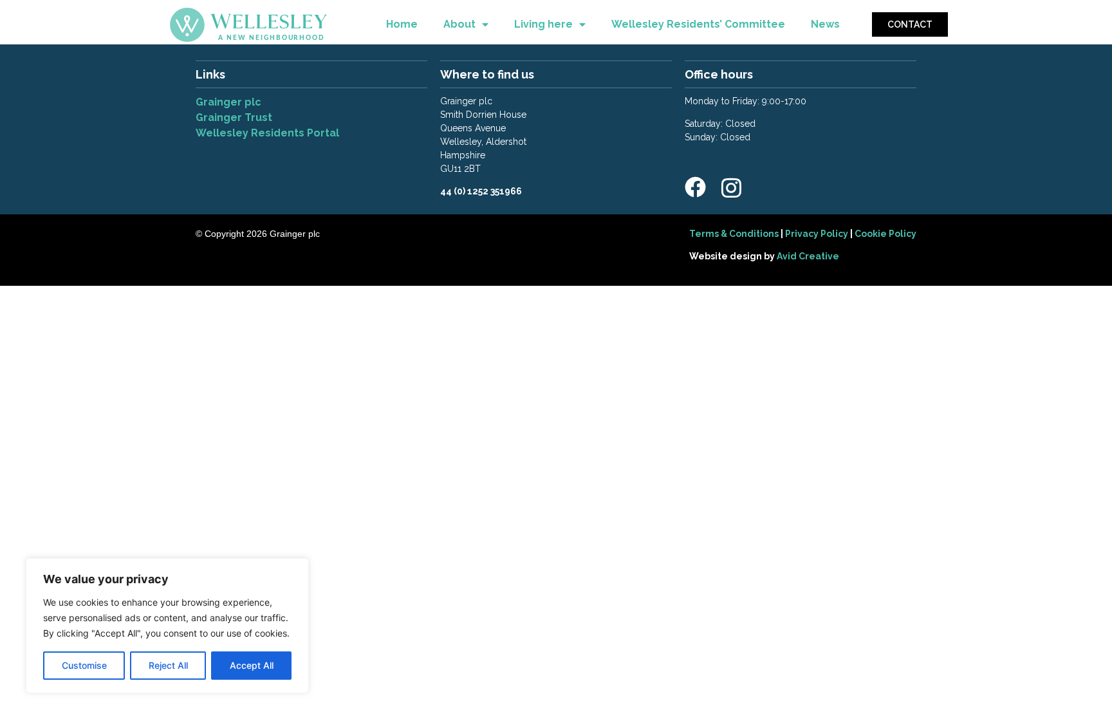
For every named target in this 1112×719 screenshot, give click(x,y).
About (459, 24)
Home (402, 24)
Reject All (168, 665)
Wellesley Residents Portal (267, 133)
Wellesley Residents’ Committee (698, 24)
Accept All (251, 665)
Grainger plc (228, 102)
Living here (543, 24)
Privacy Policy (816, 234)
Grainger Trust (235, 117)
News (825, 24)
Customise (84, 665)
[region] (167, 625)
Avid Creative (808, 256)
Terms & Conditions (734, 234)
